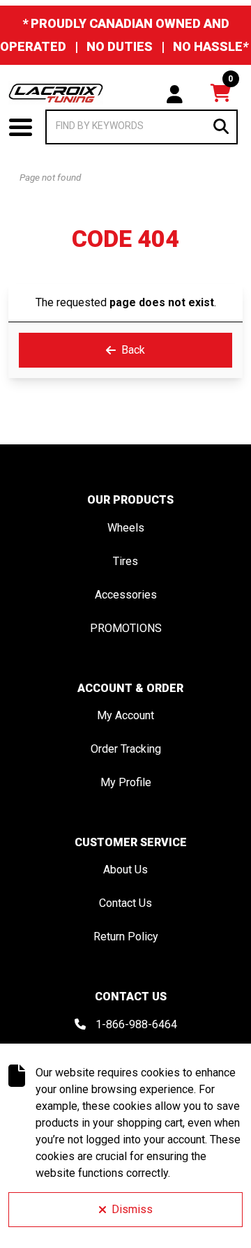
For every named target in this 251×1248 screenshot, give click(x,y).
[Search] (221, 126)
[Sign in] (175, 93)
